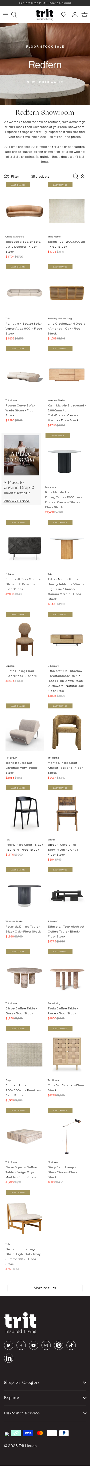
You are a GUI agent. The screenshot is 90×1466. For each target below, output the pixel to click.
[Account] (73, 14)
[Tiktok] (71, 1345)
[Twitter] (8, 1345)
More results (45, 1288)
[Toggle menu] (5, 14)
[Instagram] (46, 1345)
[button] (76, 176)
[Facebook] (21, 1345)
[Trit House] (44, 15)
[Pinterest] (58, 1345)
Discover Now (17, 500)
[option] (45, 3)
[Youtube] (33, 1345)
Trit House (27, 1445)
